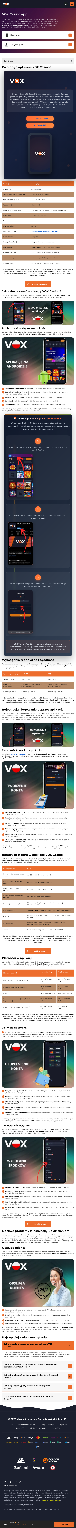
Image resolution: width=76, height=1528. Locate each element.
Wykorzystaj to (38, 763)
